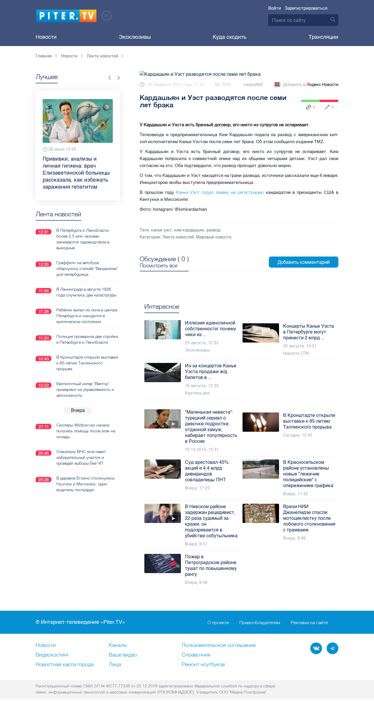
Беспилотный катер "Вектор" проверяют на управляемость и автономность (85, 389)
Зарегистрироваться (306, 8)
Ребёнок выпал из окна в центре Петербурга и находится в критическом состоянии (86, 315)
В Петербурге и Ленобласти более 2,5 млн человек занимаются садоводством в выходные (82, 239)
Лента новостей (178, 237)
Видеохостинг (52, 655)
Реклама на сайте (309, 622)
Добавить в (310, 84)
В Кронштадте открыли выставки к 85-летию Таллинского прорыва (87, 362)
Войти (274, 8)
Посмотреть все (158, 265)
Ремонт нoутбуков (203, 665)
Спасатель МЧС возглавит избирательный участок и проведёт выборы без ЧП (81, 457)
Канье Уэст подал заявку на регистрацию (219, 192)
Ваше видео (123, 655)
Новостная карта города (65, 665)
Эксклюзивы (135, 37)
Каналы (118, 645)
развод (213, 230)
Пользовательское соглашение (219, 645)
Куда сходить (229, 37)
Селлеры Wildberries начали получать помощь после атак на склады (85, 430)
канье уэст (161, 230)
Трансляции (323, 37)
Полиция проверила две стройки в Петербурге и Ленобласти (87, 339)
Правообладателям (259, 622)
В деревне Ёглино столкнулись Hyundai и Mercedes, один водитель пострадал (85, 483)
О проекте (218, 622)
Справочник (196, 655)
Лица (115, 665)
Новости (46, 37)
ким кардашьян (189, 230)
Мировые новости (213, 237)
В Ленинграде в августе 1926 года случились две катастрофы (86, 292)
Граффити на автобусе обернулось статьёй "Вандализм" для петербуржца (87, 268)
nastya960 (253, 84)
